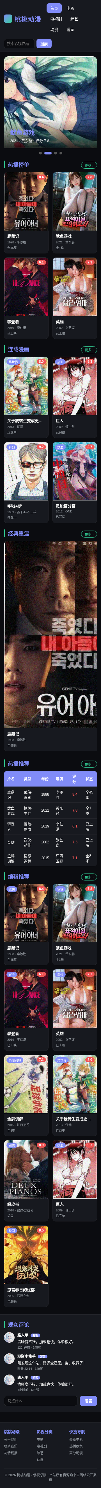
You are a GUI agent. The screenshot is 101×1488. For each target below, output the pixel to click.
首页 (54, 8)
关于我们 (10, 1440)
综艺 (74, 19)
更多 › (89, 166)
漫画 (70, 29)
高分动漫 (76, 1453)
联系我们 (10, 1446)
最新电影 (76, 1440)
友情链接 (10, 1453)
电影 (70, 8)
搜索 (44, 44)
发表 (88, 1401)
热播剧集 (76, 1446)
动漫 (54, 29)
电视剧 (56, 19)
